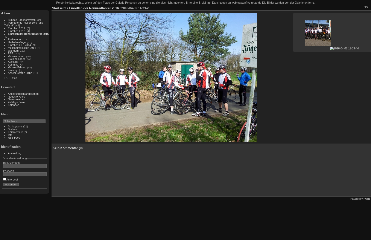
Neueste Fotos (16, 96)
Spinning (13, 64)
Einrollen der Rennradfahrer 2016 (28, 33)
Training (13, 70)
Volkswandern (16, 56)
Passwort (8, 171)
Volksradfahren (17, 67)
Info (10, 134)
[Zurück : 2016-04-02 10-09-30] (353, 7)
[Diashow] (331, 7)
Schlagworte (15, 126)
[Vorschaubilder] (348, 7)
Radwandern (15, 39)
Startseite (59, 8)
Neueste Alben (16, 99)
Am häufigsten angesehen (23, 93)
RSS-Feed (14, 137)
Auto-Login (12, 179)
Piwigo (366, 198)
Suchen (12, 129)
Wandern (13, 50)
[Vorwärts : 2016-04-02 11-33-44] (359, 7)
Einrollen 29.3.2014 (19, 45)
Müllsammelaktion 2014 (22, 47)
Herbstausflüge (17, 42)
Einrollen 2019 (16, 28)
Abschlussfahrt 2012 (20, 73)
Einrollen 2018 (16, 31)
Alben (5, 13)
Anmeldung (14, 153)
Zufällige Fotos (16, 102)
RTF (10, 53)
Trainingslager (16, 59)
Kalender (13, 105)
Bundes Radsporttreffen (22, 19)
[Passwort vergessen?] (42, 185)
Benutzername (11, 162)
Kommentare (15, 132)
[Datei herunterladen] (337, 7)
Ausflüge (13, 61)
